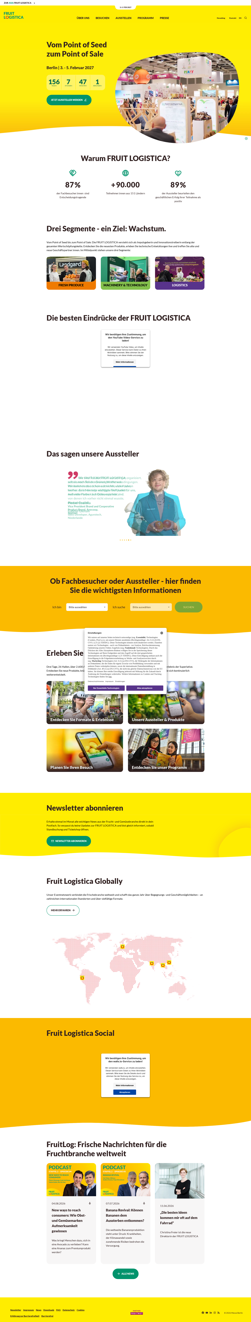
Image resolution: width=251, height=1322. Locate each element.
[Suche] (245, 17)
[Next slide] (199, 502)
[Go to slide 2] (122, 540)
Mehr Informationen (125, 362)
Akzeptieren (124, 1092)
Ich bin (56, 607)
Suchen (188, 607)
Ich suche (119, 607)
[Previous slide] (51, 502)
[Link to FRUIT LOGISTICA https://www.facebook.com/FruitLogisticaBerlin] (203, 1313)
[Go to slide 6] (130, 540)
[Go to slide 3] (124, 540)
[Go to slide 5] (128, 540)
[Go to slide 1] (120, 540)
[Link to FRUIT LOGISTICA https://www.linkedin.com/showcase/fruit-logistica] (211, 1313)
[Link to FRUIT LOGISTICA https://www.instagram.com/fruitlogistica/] (214, 1313)
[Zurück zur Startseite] (14, 15)
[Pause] (246, 138)
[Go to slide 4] (126, 540)
